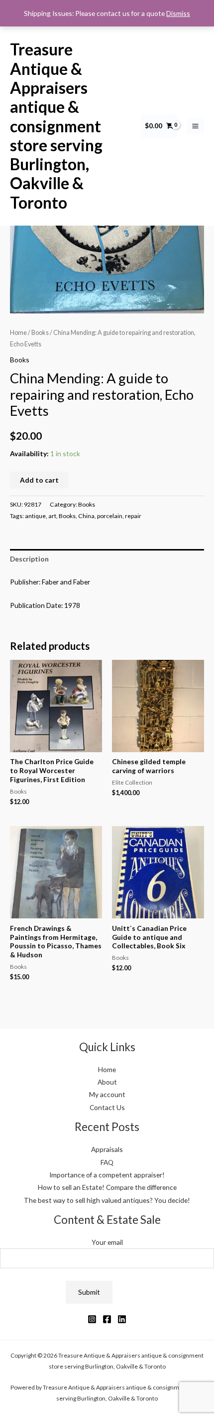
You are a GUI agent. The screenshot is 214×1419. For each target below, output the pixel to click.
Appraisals (107, 1149)
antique (35, 516)
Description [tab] (29, 559)
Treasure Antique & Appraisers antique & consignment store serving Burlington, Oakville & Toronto (56, 125)
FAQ (107, 1162)
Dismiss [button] (178, 13)
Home (18, 332)
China (86, 516)
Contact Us (107, 1107)
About (107, 1082)
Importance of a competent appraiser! (107, 1174)
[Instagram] (92, 1319)
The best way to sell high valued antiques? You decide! (107, 1200)
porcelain (109, 516)
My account (107, 1094)
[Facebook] (107, 1319)
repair (133, 516)
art (52, 516)
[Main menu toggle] (195, 126)
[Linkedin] (121, 1319)
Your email (107, 1242)
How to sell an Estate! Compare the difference (107, 1187)
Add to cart (39, 480)
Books (40, 332)
